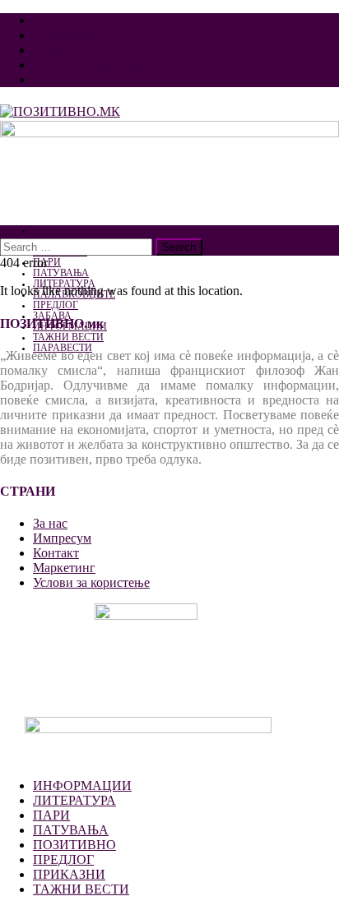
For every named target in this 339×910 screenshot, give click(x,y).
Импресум (62, 35)
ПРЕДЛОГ (55, 305)
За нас (50, 20)
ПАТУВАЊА (61, 273)
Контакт (56, 79)
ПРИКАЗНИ (69, 874)
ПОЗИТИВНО (74, 845)
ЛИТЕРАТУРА (74, 800)
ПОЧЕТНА (57, 230)
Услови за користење (91, 65)
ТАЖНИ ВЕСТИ (68, 337)
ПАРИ (51, 815)
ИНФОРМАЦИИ (82, 785)
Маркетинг (64, 50)
